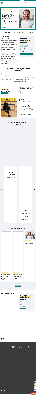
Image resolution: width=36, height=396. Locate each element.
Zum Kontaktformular (23, 308)
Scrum (11, 9)
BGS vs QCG (20, 347)
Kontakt (32, 2)
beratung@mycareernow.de (26, 48)
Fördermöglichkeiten (21, 2)
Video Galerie (29, 347)
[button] (34, 3)
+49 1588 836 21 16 (25, 46)
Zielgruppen (13, 2)
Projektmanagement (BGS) (12, 347)
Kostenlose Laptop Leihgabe (21, 346)
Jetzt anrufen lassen (22, 0)
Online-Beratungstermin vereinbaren (27, 49)
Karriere (30, 2)
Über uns (26, 2)
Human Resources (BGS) (12, 348)
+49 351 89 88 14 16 (25, 45)
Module (17, 2)
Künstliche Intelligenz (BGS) (12, 346)
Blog (28, 346)
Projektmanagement (8, 9)
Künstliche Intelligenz (4, 9)
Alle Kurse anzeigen (18, 286)
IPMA (2, 272)
